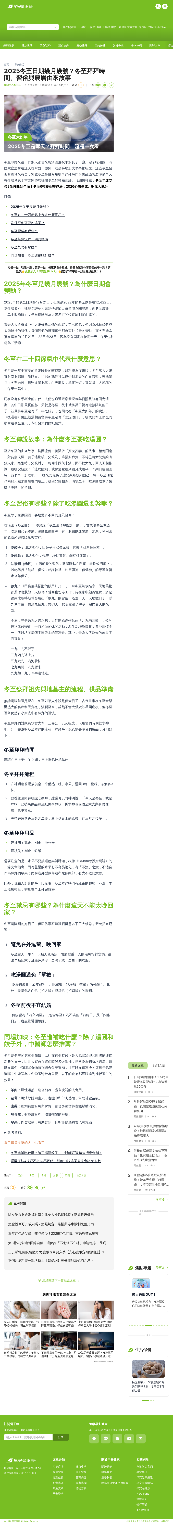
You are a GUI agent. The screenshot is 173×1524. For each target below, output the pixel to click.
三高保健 (100, 45)
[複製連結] (111, 85)
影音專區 (118, 45)
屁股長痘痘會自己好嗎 (132, 27)
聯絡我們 (106, 1472)
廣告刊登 (106, 1477)
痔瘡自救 (110, 27)
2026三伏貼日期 (91, 27)
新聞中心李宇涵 (12, 85)
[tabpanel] (148, 1137)
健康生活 (27, 45)
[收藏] (81, 85)
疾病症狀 (8, 45)
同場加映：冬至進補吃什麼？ (33, 255)
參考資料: (15, 1133)
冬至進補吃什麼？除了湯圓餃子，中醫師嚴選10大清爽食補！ (56, 1153)
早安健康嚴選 (145, 1477)
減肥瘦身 (63, 45)
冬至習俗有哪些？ (24, 231)
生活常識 (81, 1175)
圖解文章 (154, 45)
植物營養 (81, 1488)
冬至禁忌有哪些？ (24, 247)
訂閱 (61, 1437)
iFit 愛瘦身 (143, 1510)
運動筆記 (142, 1499)
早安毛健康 (143, 1488)
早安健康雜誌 (145, 1482)
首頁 (6, 64)
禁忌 (55, 1175)
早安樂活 (19, 64)
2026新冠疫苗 (157, 27)
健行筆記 (142, 1504)
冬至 (32, 1175)
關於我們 (106, 1466)
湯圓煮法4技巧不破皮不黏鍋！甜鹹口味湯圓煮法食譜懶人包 (56, 1161)
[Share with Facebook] (104, 85)
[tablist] (148, 1065)
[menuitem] (9, 45)
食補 (43, 1175)
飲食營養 (45, 45)
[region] (59, 269)
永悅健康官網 (145, 1466)
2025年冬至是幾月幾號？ (30, 207)
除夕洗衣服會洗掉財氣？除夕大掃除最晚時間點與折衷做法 (51, 1215)
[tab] (138, 1065)
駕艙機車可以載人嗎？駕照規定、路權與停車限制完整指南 (51, 1224)
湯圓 (67, 1175)
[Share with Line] (98, 85)
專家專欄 (136, 45)
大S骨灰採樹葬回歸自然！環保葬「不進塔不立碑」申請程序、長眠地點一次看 (58, 1243)
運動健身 (81, 45)
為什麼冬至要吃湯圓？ (28, 223)
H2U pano (143, 1493)
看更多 (160, 1199)
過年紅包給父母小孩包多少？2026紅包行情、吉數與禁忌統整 (53, 1233)
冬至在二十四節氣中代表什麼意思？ (38, 215)
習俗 (20, 1175)
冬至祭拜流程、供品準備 (29, 239)
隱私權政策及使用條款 (114, 1482)
